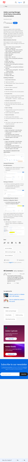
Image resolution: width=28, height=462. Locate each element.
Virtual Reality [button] (8, 315)
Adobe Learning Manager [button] (10, 252)
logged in (11, 262)
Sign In (20, 2)
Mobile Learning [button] (19, 315)
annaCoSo (9, 273)
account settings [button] (8, 248)
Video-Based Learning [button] (10, 319)
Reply (17, 283)
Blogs (6, 6)
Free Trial (11, 338)
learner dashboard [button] (9, 255)
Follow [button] (15, 22)
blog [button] (20, 252)
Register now (11, 354)
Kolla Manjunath (9, 23)
